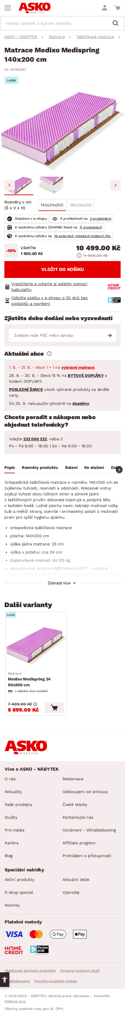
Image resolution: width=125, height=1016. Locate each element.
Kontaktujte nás (78, 817)
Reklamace (73, 778)
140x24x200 (52, 205)
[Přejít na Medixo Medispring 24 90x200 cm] (36, 646)
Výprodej (71, 892)
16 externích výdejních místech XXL (82, 236)
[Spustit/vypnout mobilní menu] (8, 8)
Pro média (14, 830)
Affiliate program (79, 843)
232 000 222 (35, 439)
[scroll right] (119, 469)
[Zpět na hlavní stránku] (35, 8)
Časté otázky (75, 804)
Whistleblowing (17, 981)
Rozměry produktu (40, 467)
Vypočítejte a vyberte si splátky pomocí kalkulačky (49, 286)
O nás (10, 778)
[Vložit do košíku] (54, 708)
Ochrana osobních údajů (80, 971)
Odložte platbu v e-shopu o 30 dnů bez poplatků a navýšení (49, 300)
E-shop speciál (19, 892)
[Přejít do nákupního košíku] (117, 8)
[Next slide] (115, 185)
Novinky (12, 905)
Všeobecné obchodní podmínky (30, 971)
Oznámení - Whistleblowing (89, 830)
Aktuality (13, 791)
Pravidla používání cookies (55, 981)
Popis (9, 467)
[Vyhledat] (117, 23)
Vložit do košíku (62, 269)
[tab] (9, 468)
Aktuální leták (76, 879)
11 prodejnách (91, 227)
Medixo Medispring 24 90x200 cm (29, 679)
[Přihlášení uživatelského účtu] (104, 8)
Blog (8, 855)
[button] (18, 186)
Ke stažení (94, 467)
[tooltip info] (49, 353)
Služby (11, 817)
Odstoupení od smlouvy (85, 791)
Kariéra (11, 843)
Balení (71, 467)
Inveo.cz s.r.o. (15, 1001)
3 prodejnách (100, 219)
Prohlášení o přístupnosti (87, 855)
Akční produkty (19, 879)
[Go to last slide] (9, 185)
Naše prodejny (18, 804)
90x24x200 (81, 205)
